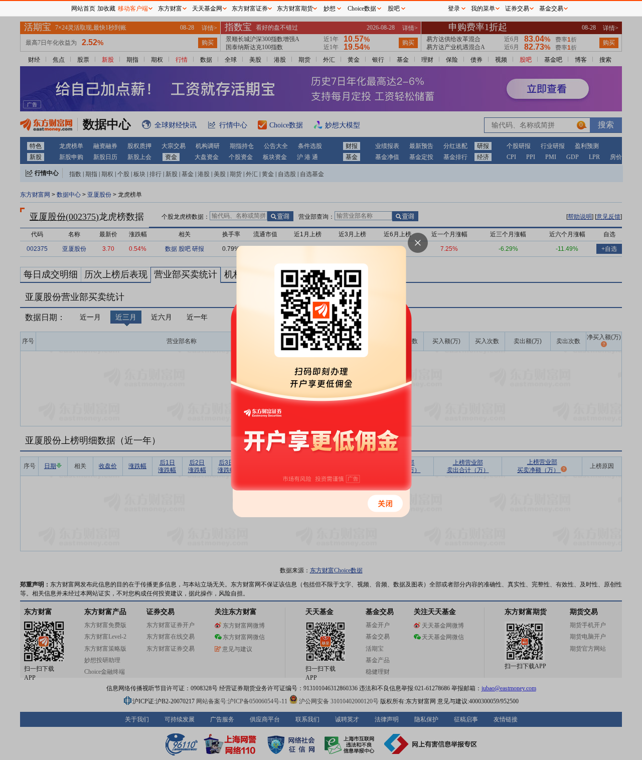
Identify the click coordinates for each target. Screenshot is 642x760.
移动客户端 (133, 8)
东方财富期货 (295, 8)
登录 (454, 8)
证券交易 (517, 8)
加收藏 (106, 8)
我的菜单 (483, 8)
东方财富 (170, 8)
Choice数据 (362, 8)
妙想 (330, 8)
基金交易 (551, 8)
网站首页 (83, 8)
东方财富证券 (250, 8)
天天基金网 (207, 8)
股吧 (394, 8)
